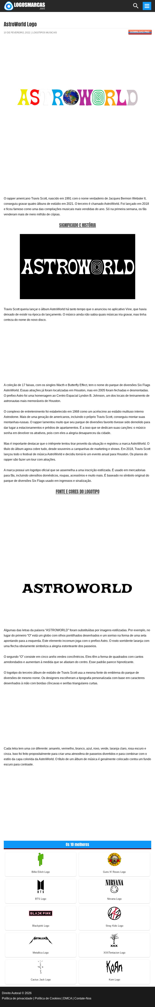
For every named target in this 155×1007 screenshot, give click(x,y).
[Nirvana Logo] (114, 886)
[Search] (136, 7)
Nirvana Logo (114, 898)
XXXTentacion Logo (114, 952)
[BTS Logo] (41, 886)
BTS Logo (40, 898)
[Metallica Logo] (41, 940)
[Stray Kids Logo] (114, 913)
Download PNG (139, 32)
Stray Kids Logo (114, 925)
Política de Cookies (48, 998)
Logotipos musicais (44, 32)
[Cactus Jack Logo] (41, 967)
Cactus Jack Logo (41, 979)
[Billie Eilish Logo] (41, 859)
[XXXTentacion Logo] (114, 940)
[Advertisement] (77, 51)
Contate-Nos (82, 998)
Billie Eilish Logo (41, 871)
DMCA (67, 998)
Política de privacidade (17, 998)
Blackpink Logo (40, 925)
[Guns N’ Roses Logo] (114, 859)
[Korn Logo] (114, 967)
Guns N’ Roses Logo (114, 871)
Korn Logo (114, 979)
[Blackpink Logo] (41, 913)
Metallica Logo (41, 952)
